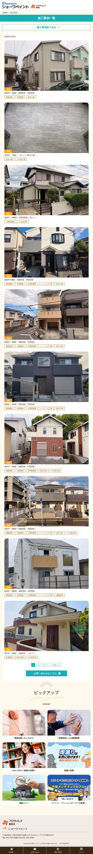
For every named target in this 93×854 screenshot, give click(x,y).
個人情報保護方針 (65, 843)
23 (54, 665)
